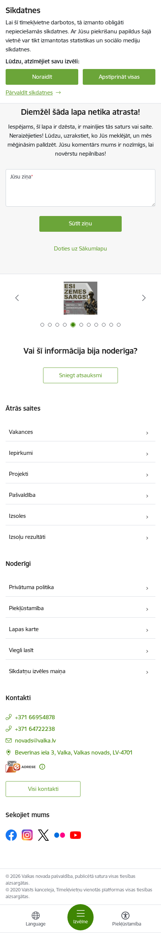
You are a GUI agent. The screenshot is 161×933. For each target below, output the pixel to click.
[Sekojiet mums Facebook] (11, 835)
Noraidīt (42, 76)
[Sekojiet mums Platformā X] (43, 835)
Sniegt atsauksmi (80, 375)
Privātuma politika (31, 587)
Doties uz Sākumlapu (80, 248)
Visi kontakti (43, 788)
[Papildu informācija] (42, 767)
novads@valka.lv (35, 740)
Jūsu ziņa (20, 176)
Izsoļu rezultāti (27, 536)
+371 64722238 (35, 728)
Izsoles (17, 515)
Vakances (21, 431)
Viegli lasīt (21, 650)
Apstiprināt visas (119, 76)
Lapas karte (24, 629)
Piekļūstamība (26, 608)
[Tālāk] (144, 298)
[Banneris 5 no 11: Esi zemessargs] (80, 298)
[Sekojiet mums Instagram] (27, 835)
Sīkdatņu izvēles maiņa (37, 671)
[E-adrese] (21, 766)
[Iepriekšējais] (17, 298)
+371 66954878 (35, 717)
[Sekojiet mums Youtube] (75, 834)
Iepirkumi (21, 452)
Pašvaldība (22, 494)
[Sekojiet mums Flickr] (59, 834)
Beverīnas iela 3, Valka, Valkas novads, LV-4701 (74, 752)
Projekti (18, 473)
